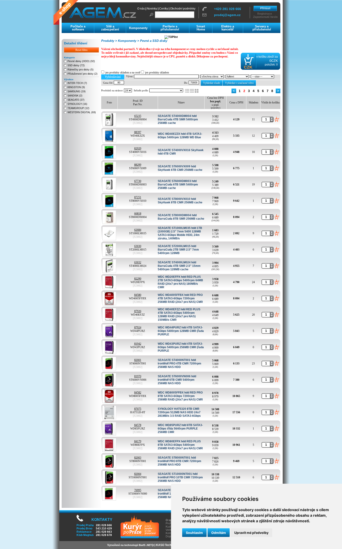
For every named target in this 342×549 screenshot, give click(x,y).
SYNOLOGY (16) (77, 104)
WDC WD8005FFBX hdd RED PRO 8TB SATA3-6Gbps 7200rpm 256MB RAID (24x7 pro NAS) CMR (180, 396)
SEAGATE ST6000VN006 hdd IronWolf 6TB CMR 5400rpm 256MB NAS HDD (177, 380)
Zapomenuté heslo (265, 17)
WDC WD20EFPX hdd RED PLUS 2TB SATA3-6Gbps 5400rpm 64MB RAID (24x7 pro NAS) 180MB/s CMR (180, 282)
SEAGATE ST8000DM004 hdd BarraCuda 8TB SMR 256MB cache (181, 217)
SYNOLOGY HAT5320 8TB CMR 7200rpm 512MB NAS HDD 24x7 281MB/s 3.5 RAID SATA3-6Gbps (179, 412)
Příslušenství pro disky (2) (82, 73)
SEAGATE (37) (75, 99)
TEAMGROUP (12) (78, 108)
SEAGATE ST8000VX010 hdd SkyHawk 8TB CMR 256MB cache (180, 200)
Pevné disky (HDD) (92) (81, 61)
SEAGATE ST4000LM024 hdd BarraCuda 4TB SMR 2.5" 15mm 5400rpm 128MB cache (179, 266)
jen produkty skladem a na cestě (122, 72)
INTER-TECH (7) (77, 83)
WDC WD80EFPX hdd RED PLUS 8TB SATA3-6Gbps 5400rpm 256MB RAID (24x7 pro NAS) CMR (180, 445)
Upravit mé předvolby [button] (251, 533)
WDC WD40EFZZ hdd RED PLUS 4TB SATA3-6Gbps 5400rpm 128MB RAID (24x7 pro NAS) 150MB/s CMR (179, 314)
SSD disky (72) (76, 65)
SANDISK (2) (74, 95)
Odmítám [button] (218, 533)
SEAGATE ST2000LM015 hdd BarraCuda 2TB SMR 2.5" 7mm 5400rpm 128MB (178, 250)
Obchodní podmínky (182, 8)
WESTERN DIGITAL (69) (81, 112)
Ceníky (163, 8)
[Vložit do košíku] (277, 119)
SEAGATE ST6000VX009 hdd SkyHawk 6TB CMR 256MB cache (180, 168)
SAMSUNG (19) (76, 91)
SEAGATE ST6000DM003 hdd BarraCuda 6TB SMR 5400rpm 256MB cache (178, 184)
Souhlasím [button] (194, 533)
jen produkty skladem (157, 72)
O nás (141, 8)
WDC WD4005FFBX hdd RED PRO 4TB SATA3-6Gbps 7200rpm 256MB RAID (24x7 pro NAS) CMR (180, 298)
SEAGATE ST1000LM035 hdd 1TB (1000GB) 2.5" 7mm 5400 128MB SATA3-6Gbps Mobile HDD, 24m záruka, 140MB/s (180, 233)
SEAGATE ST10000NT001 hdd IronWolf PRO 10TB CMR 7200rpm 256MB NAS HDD (180, 477)
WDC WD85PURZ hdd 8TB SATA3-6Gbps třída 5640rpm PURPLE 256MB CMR (180, 428)
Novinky (152, 8)
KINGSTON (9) (76, 87)
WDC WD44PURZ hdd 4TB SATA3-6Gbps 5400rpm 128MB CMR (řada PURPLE (181, 331)
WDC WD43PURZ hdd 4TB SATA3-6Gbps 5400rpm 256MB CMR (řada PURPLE (181, 347)
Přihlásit (265, 8)
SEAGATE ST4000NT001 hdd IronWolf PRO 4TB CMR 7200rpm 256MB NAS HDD (179, 363)
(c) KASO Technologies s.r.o (170, 545)
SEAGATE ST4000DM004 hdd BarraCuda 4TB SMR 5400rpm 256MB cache (178, 119)
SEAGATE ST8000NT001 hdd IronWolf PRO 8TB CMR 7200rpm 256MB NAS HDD (179, 461)
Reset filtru (81, 50)
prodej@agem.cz (227, 15)
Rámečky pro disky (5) (80, 69)
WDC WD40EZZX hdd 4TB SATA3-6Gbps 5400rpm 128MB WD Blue (180, 135)
